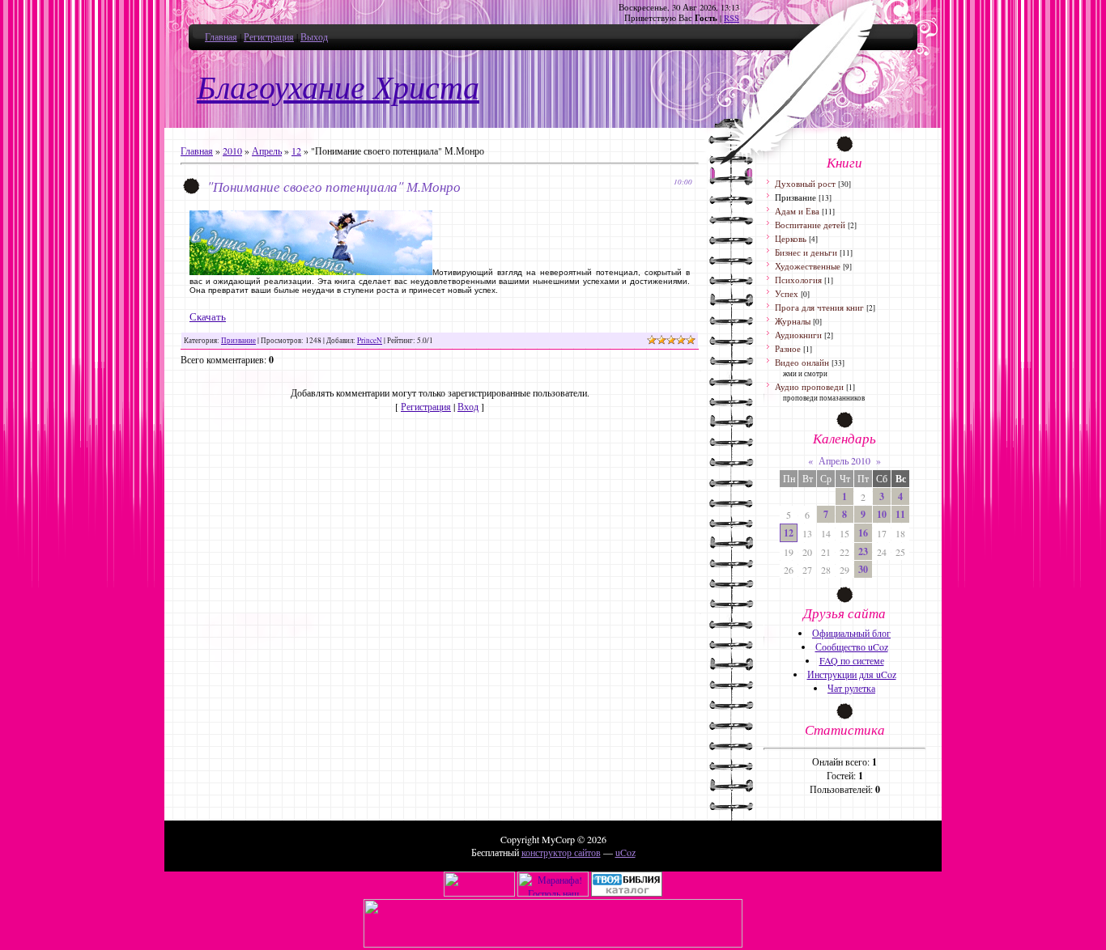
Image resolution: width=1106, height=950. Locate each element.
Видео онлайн (802, 362)
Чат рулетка (851, 687)
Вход (468, 406)
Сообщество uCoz (851, 646)
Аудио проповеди (809, 386)
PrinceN (369, 340)
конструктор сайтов (561, 852)
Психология (798, 280)
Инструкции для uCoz (851, 674)
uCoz (625, 852)
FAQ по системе (851, 660)
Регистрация (269, 36)
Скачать (207, 316)
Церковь (790, 238)
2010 (232, 150)
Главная (221, 36)
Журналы (792, 321)
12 (296, 150)
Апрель (267, 150)
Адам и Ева (797, 211)
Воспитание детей (810, 224)
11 (900, 514)
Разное (788, 348)
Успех (786, 293)
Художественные (807, 266)
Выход (314, 36)
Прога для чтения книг (819, 307)
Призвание (238, 340)
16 (863, 533)
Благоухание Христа (338, 88)
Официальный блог (851, 632)
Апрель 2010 (844, 460)
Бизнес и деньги (806, 252)
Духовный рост (805, 183)
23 (863, 551)
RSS (731, 17)
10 (882, 514)
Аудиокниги (798, 335)
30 (863, 569)
